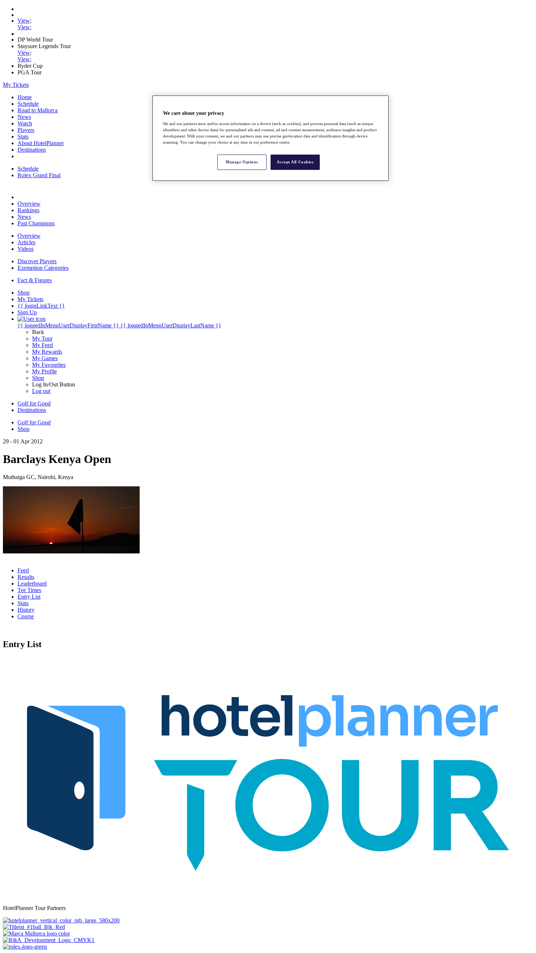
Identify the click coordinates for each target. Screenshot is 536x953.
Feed (23, 570)
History (26, 610)
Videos (26, 249)
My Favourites (49, 365)
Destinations (32, 150)
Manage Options (242, 162)
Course (26, 616)
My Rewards (47, 352)
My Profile (44, 371)
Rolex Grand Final (39, 175)
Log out (41, 391)
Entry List (29, 597)
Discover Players (37, 261)
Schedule (28, 104)
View (24, 20)
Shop (38, 378)
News (24, 117)
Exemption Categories (43, 268)
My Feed (42, 345)
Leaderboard (32, 583)
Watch (25, 123)
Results (26, 577)
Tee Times (29, 590)
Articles (26, 242)
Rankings (28, 210)
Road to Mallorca (38, 110)
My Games (45, 358)
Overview (29, 204)
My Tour (42, 338)
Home (25, 97)
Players (26, 130)
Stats (23, 136)
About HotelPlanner (41, 143)
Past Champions (36, 223)
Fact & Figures (35, 280)
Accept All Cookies (295, 162)
